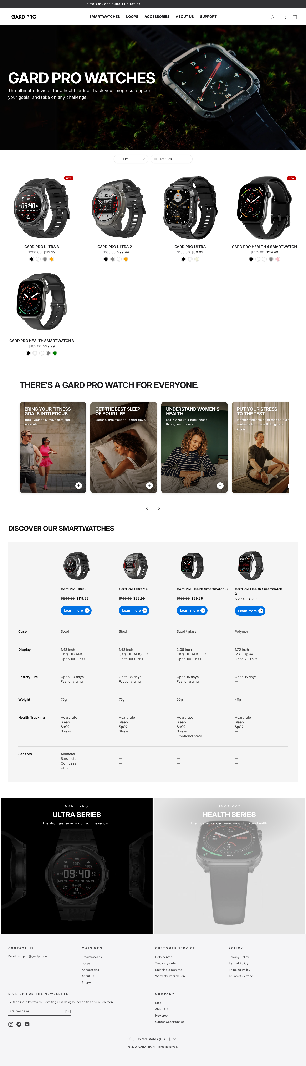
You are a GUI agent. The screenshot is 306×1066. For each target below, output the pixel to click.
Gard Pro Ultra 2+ (133, 589)
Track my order (166, 963)
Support (208, 17)
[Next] (158, 508)
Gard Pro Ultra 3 (74, 589)
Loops (132, 17)
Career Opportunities (169, 1021)
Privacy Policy (239, 957)
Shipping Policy (239, 969)
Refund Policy (238, 963)
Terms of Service (241, 976)
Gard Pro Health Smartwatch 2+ (258, 591)
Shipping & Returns (168, 969)
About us (185, 17)
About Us (161, 1009)
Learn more (73, 610)
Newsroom (162, 1015)
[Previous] (147, 508)
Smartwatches (104, 17)
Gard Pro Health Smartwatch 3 (202, 589)
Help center (163, 957)
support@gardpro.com (34, 956)
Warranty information (170, 976)
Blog (158, 1002)
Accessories (156, 17)
